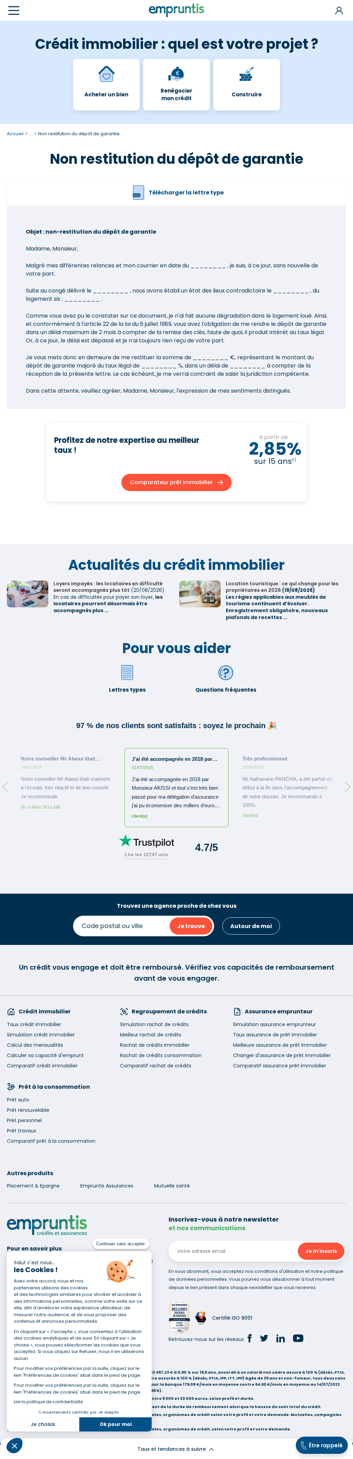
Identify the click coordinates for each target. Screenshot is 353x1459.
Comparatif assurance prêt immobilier (279, 1065)
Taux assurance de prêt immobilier (275, 1034)
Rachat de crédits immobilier (155, 1045)
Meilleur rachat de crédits (150, 1034)
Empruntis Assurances (106, 1185)
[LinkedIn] (280, 1339)
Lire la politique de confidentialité (48, 1402)
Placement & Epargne (33, 1185)
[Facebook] (250, 1339)
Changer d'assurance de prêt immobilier (282, 1055)
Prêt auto (18, 1099)
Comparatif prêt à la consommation (51, 1141)
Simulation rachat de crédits (154, 1024)
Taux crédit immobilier (34, 1024)
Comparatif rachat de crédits (155, 1065)
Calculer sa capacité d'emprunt (45, 1055)
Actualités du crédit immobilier (176, 565)
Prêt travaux (21, 1130)
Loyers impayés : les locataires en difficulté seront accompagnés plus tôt (108, 587)
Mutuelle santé (172, 1185)
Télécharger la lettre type (186, 192)
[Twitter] (264, 1339)
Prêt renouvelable (28, 1110)
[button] (14, 1445)
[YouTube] (298, 1339)
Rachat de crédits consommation (161, 1055)
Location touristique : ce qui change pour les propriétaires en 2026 (282, 587)
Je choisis (43, 1424)
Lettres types (127, 689)
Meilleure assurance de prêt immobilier (280, 1045)
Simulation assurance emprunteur (274, 1024)
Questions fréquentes (225, 689)
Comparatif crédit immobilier (42, 1065)
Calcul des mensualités (35, 1045)
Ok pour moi (116, 1424)
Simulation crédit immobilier (41, 1034)
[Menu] (14, 10)
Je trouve (191, 926)
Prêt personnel (24, 1120)
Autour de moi (251, 926)
